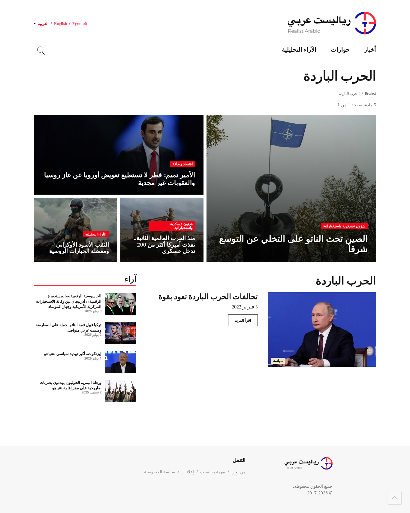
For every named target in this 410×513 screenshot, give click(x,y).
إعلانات (188, 472)
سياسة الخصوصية (159, 472)
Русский (79, 23)
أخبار (370, 49)
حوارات (340, 49)
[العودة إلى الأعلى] (395, 498)
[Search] (40, 49)
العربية (43, 23)
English (60, 23)
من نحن (238, 472)
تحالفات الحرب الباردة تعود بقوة (208, 296)
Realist (370, 93)
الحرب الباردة (349, 93)
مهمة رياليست (212, 472)
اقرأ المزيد (243, 320)
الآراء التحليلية (299, 49)
